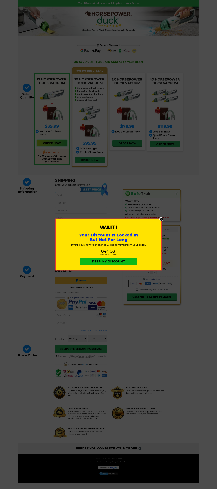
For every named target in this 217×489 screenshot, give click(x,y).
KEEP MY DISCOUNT (108, 261)
